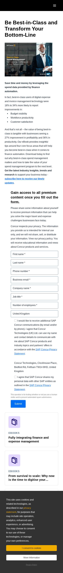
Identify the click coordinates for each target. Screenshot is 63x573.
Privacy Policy (31, 565)
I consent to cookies (31, 548)
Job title (15, 295)
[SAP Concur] (18, 5)
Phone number (19, 269)
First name (16, 252)
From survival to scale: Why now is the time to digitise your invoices (31, 479)
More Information (31, 557)
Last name (16, 261)
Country (15, 312)
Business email (19, 278)
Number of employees (23, 303)
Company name (19, 286)
